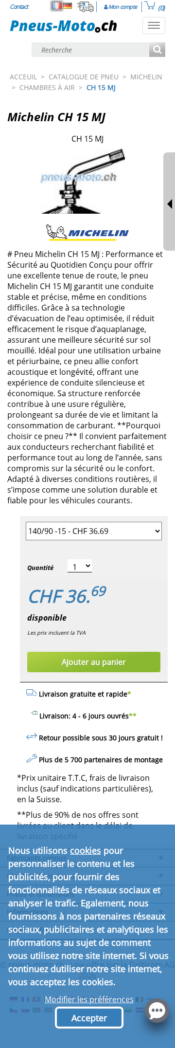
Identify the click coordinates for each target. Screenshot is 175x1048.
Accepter (89, 1018)
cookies (85, 850)
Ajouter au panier (94, 662)
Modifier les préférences (89, 999)
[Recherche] (157, 50)
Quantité (40, 567)
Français (56, 5)
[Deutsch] (67, 5)
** (133, 715)
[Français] (56, 5)
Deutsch (67, 5)
